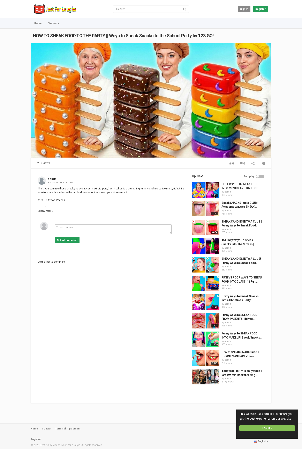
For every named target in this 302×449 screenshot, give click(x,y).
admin (52, 179)
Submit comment (67, 240)
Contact (46, 428)
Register (260, 9)
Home (38, 23)
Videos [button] (52, 23)
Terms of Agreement (67, 428)
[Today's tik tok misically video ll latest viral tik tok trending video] (205, 377)
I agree (267, 428)
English (262, 441)
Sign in (244, 9)
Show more (45, 211)
